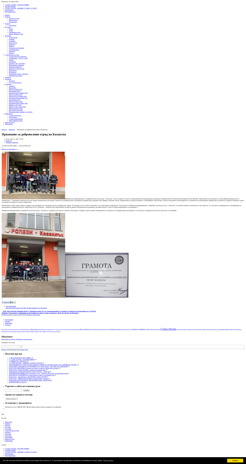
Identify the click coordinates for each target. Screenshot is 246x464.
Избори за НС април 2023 (17, 107)
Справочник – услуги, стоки (18, 58)
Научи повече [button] (108, 460)
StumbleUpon (35, 308)
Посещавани (9, 319)
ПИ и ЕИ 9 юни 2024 (16, 110)
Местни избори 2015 (15, 95)
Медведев (96, 329)
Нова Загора (13, 43)
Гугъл (53, 329)
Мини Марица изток (103, 329)
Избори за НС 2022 (15, 105)
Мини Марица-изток (16, 120)
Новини (7, 17)
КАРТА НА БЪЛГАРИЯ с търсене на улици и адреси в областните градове (33, 368)
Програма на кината (15, 75)
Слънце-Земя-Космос (16, 119)
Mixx (25, 308)
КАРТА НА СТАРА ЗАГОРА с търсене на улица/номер (27, 370)
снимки (44, 331)
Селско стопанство (15, 115)
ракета (40, 331)
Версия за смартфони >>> (10, 149)
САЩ (11, 30)
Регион (11, 53)
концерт (227, 329)
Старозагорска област (182, 329)
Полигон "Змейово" (138, 329)
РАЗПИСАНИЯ (10, 6)
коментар (222, 329)
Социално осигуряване (16, 48)
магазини (3, 331)
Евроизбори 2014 (14, 91)
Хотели (11, 60)
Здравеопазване (14, 49)
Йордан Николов (85, 329)
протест (37, 331)
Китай (92, 329)
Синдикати (12, 25)
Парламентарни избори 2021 (18, 103)
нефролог (23, 331)
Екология (12, 51)
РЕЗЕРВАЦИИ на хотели (17, 382)
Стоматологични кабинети (18, 56)
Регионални (13, 22)
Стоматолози (190, 329)
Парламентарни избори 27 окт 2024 (20, 112)
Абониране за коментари (24, 339)
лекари (231, 329)
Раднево (11, 39)
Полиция (8, 79)
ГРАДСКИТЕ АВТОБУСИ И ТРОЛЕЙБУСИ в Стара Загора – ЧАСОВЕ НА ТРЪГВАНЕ (38, 366)
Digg (13, 308)
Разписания (13, 70)
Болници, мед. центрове (17, 63)
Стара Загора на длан (12, 55)
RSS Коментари (10, 12)
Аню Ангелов (23, 329)
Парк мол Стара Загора (16, 69)
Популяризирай (11, 306)
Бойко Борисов (34, 329)
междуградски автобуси (11, 331)
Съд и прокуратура (15, 82)
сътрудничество (50, 331)
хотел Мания (57, 331)
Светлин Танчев (156, 329)
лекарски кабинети (237, 329)
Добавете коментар (12, 142)
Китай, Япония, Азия (16, 34)
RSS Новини (9, 10)
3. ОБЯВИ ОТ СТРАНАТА (18, 361)
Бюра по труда (10, 122)
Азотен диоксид (8, 329)
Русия (11, 29)
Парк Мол (118, 329)
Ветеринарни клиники (16, 65)
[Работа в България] (33, 315)
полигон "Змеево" (30, 331)
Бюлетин (12, 81)
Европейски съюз (14, 32)
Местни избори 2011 (15, 89)
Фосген (195, 329)
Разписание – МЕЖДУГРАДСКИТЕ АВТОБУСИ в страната (29, 378)
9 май (2, 329)
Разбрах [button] (235, 460)
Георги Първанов (48, 329)
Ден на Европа (58, 329)
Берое (28, 329)
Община (8, 77)
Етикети (8, 325)
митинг (19, 331)
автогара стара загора (212, 329)
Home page (8, 422)
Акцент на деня (14, 18)
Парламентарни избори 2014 (18, 93)
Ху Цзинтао (204, 329)
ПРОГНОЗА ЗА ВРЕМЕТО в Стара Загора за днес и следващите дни (31, 375)
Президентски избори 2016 (18, 96)
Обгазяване (112, 329)
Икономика (9, 114)
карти (218, 329)
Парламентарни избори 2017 (18, 98)
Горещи (7, 321)
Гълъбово (12, 41)
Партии (7, 24)
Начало (7, 15)
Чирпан (11, 46)
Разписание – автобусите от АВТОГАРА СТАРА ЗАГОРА (28, 377)
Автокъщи (12, 62)
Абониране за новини (8, 339)
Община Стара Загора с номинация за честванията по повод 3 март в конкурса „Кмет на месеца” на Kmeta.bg (40, 313)
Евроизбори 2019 (14, 100)
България (8, 36)
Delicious (8, 308)
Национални (13, 20)
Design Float (19, 308)
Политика (8, 84)
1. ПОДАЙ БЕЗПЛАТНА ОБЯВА (20, 358)
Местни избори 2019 (15, 101)
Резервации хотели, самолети (18, 74)
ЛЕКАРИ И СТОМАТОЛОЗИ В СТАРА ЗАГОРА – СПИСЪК (29, 372)
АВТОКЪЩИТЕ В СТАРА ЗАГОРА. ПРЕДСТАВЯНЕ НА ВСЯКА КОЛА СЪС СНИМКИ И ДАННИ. (43, 365)
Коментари (12, 88)
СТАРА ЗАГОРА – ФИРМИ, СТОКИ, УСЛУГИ (21, 8)
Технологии (13, 117)
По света (8, 27)
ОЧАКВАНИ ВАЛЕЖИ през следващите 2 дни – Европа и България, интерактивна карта (38, 373)
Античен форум (15, 329)
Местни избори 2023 (15, 108)
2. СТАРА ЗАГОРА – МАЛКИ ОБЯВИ (21, 359)
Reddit (29, 308)
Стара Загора (13, 37)
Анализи (12, 86)
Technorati (43, 308)
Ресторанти (12, 72)
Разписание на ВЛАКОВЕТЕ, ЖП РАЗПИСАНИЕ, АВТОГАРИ (30, 380)
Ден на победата (66, 329)
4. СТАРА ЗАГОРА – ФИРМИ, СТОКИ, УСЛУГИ (25, 363)
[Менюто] (24, 315)
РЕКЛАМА (9, 124)
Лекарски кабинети (15, 67)
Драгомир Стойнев (75, 329)
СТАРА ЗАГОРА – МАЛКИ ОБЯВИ (17, 5)
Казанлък (12, 44)
